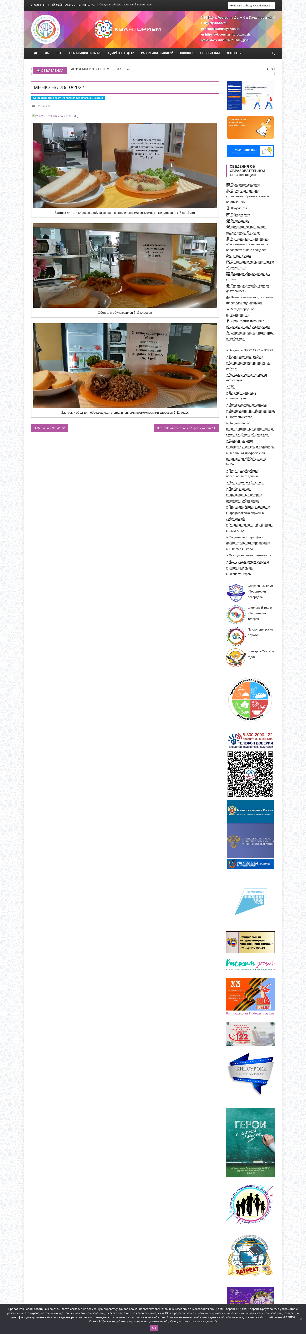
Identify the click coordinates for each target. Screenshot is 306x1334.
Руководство (239, 220)
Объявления (210, 53)
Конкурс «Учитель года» (261, 654)
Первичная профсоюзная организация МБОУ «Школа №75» (246, 458)
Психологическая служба (260, 632)
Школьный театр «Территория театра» (260, 613)
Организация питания (84, 53)
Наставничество (240, 417)
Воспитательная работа (245, 356)
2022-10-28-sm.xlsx (49, 116)
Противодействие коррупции (249, 506)
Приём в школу (239, 488)
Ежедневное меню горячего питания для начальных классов (68, 98)
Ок (154, 1327)
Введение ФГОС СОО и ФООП (250, 350)
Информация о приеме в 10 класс (100, 69)
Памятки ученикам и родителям (251, 447)
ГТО (58, 53)
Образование (240, 214)
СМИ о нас (236, 531)
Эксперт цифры (239, 574)
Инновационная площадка (247, 404)
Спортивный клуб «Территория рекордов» (260, 591)
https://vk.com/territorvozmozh (227, 34)
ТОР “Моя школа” (241, 549)
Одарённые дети (121, 53)
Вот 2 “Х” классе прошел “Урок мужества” (185, 428)
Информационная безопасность (251, 410)
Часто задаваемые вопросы (248, 561)
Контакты (233, 53)
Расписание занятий (157, 53)
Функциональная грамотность (249, 555)
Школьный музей (240, 567)
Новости (186, 53)
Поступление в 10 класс (246, 482)
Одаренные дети (240, 440)
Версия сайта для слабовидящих (253, 5)
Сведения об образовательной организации (126, 4)
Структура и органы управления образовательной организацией (247, 196)
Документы (238, 208)
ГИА (46, 53)
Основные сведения (245, 184)
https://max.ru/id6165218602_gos (224, 40)
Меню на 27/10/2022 (51, 428)
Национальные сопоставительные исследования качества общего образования (250, 428)
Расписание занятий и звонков (250, 524)
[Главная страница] (35, 53)
